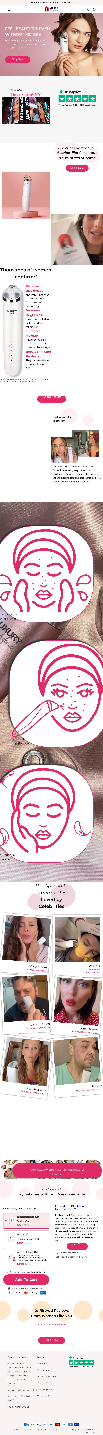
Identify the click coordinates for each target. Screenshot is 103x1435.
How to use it (44, 1370)
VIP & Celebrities (46, 1376)
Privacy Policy (45, 1383)
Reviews (42, 1364)
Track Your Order (18, 1406)
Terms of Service (46, 1396)
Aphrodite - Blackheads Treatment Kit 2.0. (71, 1208)
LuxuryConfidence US (30, 1430)
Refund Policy (45, 1389)
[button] (9, 9)
